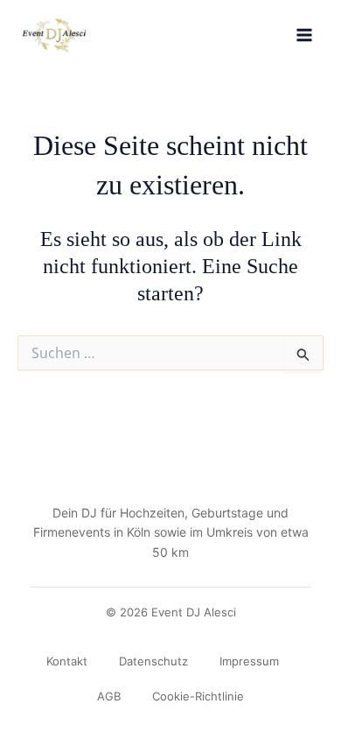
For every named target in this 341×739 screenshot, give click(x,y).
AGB (109, 696)
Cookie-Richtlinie (198, 696)
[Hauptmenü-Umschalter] (304, 35)
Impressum (249, 661)
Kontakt (66, 661)
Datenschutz (153, 661)
